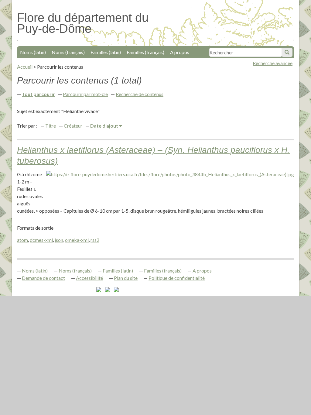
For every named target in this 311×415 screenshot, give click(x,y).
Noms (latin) (33, 52)
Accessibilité (89, 278)
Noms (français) (68, 52)
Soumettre (287, 52)
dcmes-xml (41, 240)
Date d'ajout (104, 126)
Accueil (24, 67)
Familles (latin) (106, 52)
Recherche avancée (272, 63)
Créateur (73, 126)
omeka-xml (77, 240)
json (59, 240)
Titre (50, 126)
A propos (179, 52)
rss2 (95, 240)
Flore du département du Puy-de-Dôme (83, 23)
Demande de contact (43, 278)
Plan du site (126, 278)
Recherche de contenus (139, 94)
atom (22, 240)
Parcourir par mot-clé (85, 94)
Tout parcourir (38, 94)
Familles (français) (145, 52)
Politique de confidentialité (177, 278)
